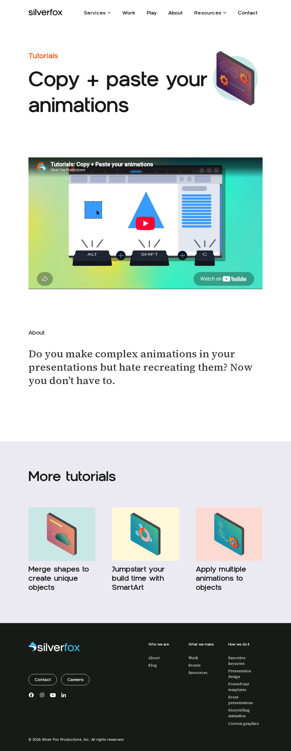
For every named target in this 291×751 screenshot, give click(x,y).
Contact (247, 13)
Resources (197, 672)
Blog (152, 665)
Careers (75, 679)
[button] (97, 12)
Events (194, 665)
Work (128, 13)
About (175, 13)
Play (152, 13)
